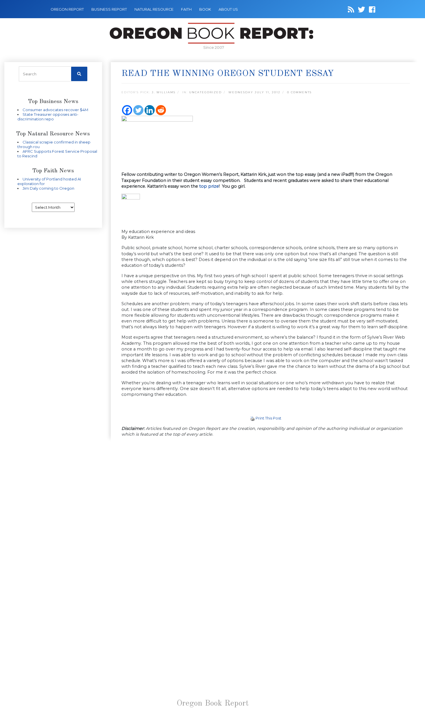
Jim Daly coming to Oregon (48, 188)
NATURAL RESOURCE (153, 9)
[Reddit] (161, 110)
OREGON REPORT (67, 9)
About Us (228, 9)
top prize (209, 186)
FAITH (186, 9)
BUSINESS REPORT (109, 9)
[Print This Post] (252, 418)
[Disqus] (266, 517)
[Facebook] (127, 110)
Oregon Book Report (213, 704)
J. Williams (163, 92)
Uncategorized (205, 92)
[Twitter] (138, 110)
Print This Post (268, 418)
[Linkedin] (150, 110)
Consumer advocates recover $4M (55, 109)
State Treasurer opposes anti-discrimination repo (47, 116)
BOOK (205, 9)
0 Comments (299, 92)
